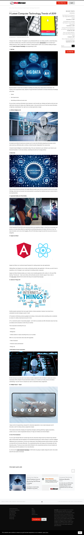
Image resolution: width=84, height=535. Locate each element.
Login (44, 519)
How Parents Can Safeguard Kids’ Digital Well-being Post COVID (68, 17)
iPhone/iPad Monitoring (14, 510)
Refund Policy (35, 514)
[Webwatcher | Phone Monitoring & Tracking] (17, 2)
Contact (33, 511)
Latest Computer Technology (23, 449)
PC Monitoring (12, 511)
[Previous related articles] (69, 470)
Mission (33, 510)
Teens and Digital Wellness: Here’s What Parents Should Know (69, 34)
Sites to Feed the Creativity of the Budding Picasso (68, 39)
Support (33, 512)
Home (10, 7)
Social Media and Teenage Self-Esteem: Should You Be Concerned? (69, 23)
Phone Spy (11, 517)
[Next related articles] (73, 470)
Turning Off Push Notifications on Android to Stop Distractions (68, 28)
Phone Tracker (12, 515)
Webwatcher (13, 37)
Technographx (43, 42)
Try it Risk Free (36, 519)
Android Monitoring (13, 508)
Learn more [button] (45, 532)
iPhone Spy (11, 518)
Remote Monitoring (18, 7)
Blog (13, 7)
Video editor (13, 276)
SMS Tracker (12, 514)
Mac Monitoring (12, 512)
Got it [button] (80, 532)
